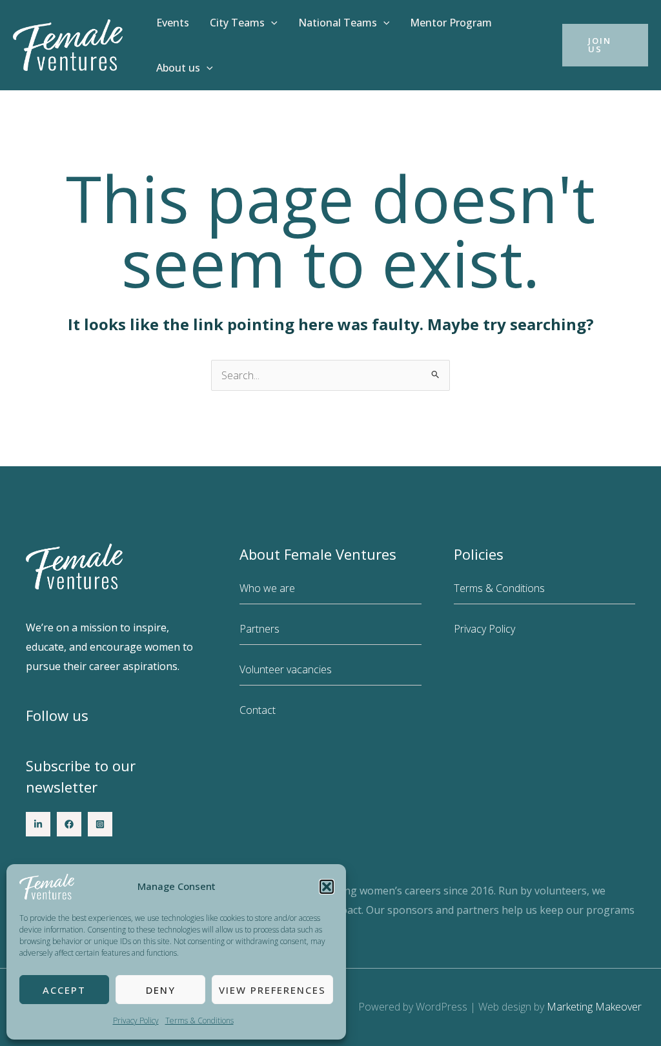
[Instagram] (100, 824)
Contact (257, 710)
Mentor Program (451, 22)
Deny (161, 989)
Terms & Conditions (199, 1020)
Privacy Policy (136, 1020)
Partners (259, 629)
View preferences (272, 989)
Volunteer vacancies (285, 669)
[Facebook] (69, 824)
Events (172, 22)
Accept (64, 989)
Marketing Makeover (594, 1007)
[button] (326, 886)
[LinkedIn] (38, 824)
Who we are (267, 588)
